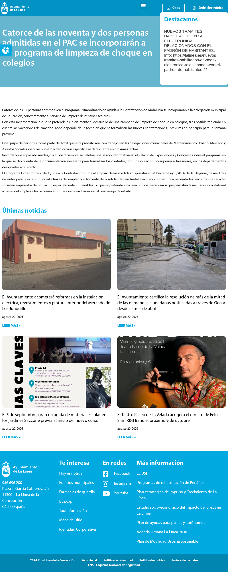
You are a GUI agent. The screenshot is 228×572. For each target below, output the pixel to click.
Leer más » (11, 326)
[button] (6, 50)
